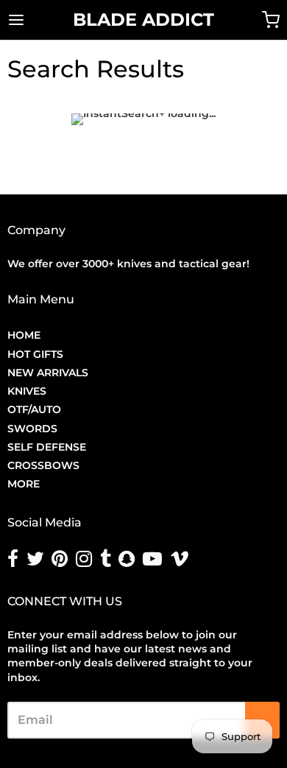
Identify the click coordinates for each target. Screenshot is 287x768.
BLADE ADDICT (143, 19)
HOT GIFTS (35, 354)
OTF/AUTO (34, 409)
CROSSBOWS (43, 465)
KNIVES (26, 391)
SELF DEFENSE (46, 447)
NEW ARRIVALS (47, 372)
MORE (23, 483)
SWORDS (32, 428)
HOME (23, 335)
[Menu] (34, 20)
